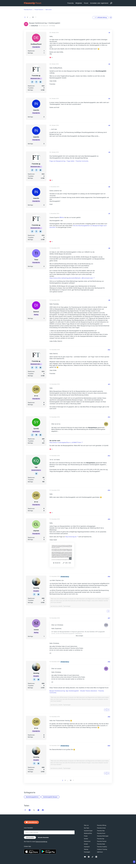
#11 (109, 384)
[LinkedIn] (96, 857)
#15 (109, 519)
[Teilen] (110, 17)
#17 (109, 618)
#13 (109, 456)
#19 (109, 717)
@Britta (62, 217)
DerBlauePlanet (34, 25)
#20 (109, 745)
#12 (109, 417)
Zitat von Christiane (57, 625)
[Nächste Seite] (36, 17)
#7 (109, 213)
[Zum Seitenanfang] (134, 861)
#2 (109, 64)
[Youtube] (85, 857)
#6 (109, 187)
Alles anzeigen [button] (79, 635)
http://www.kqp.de (70, 536)
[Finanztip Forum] (32, 3)
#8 (109, 248)
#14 (109, 490)
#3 (109, 98)
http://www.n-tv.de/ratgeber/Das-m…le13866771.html (65, 442)
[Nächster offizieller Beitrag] (108, 611)
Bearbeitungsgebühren (32, 797)
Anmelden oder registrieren (99, 3)
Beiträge (30, 53)
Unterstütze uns (32, 822)
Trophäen (30, 88)
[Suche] (111, 3)
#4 (109, 125)
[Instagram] (89, 857)
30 (33, 17)
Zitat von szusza (56, 668)
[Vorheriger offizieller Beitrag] (105, 710)
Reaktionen (31, 51)
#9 (109, 300)
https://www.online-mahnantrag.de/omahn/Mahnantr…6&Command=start (71, 278)
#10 (109, 350)
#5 (109, 152)
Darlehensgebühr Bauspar (50, 797)
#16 (109, 576)
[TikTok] (92, 857)
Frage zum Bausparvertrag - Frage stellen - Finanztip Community (69, 161)
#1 (109, 32)
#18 (109, 662)
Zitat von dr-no (55, 424)
